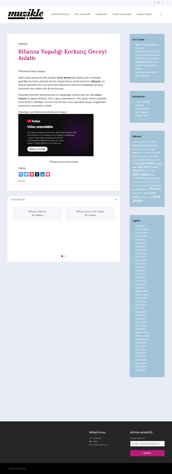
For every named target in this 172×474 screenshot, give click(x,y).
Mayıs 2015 (140, 236)
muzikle (21, 181)
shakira (146, 193)
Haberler (101, 14)
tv (148, 197)
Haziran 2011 (141, 298)
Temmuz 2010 (142, 336)
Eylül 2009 (140, 370)
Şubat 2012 (140, 270)
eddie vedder (142, 156)
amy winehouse (151, 142)
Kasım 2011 (141, 281)
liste (152, 175)
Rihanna (96, 81)
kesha (155, 167)
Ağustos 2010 (141, 332)
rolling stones (137, 193)
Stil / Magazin (82, 14)
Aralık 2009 (140, 360)
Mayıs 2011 (140, 301)
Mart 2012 (140, 267)
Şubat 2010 (140, 353)
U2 (151, 197)
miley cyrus (145, 182)
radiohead (140, 189)
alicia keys (141, 142)
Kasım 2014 (141, 253)
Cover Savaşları (121, 14)
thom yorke (142, 197)
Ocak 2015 (140, 246)
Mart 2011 (140, 308)
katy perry (144, 167)
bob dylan (145, 149)
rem (147, 189)
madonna (138, 178)
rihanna (155, 189)
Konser (137, 170)
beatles (136, 145)
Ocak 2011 (140, 315)
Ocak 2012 (140, 274)
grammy (135, 160)
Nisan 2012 (140, 263)
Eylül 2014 (140, 257)
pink (133, 189)
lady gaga (140, 174)
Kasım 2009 (141, 363)
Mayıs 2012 (140, 260)
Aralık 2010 (140, 319)
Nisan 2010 (140, 346)
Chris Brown (64, 77)
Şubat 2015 (140, 243)
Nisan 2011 (140, 305)
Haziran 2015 (141, 233)
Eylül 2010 (140, 329)
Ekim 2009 (140, 367)
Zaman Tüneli (144, 14)
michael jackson (152, 178)
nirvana (135, 185)
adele (134, 142)
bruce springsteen (145, 153)
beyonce (146, 145)
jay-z (153, 160)
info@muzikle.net (99, 445)
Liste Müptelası (60, 14)
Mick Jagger (136, 182)
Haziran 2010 (141, 339)
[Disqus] (63, 300)
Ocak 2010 (140, 356)
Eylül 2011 (140, 288)
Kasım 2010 (141, 322)
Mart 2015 (140, 239)
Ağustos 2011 (141, 291)
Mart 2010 (140, 349)
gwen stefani (145, 160)
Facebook (96, 438)
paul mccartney (145, 185)
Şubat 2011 (140, 312)
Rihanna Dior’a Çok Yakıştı (90, 211)
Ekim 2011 (140, 284)
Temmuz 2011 (142, 294)
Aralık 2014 (140, 250)
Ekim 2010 (140, 325)
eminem (150, 156)
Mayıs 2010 (140, 343)
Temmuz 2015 (142, 229)
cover (153, 153)
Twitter (95, 441)
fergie (156, 156)
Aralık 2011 (140, 277)
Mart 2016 (140, 226)
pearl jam (157, 185)
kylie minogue (149, 171)
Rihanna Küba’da (37, 211)
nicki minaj (154, 182)
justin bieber (147, 163)
